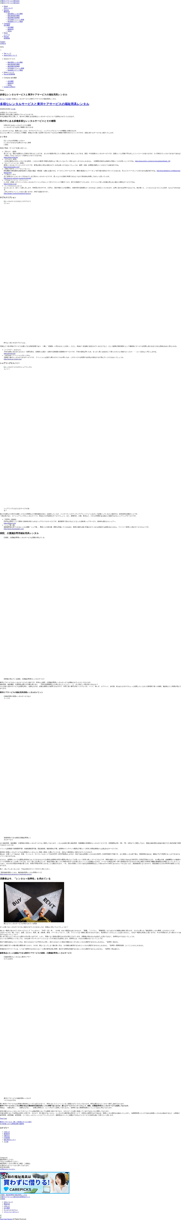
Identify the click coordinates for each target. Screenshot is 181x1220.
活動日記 (7, 1136)
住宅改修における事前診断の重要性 (12, 1124)
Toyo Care (3, 1118)
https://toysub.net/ (9, 353)
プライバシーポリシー (11, 1212)
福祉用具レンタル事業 (15, 14)
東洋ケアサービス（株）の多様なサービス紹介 (16, 1122)
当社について (8, 1202)
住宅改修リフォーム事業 (16, 19)
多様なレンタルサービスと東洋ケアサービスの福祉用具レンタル (44, 104)
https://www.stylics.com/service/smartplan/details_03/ (152, 161)
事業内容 (7, 1204)
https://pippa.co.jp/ (10, 523)
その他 (13, 109)
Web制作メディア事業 (15, 21)
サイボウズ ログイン (11, 1210)
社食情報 (7, 1138)
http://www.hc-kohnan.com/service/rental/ (17, 178)
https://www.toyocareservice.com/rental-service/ (16, 874)
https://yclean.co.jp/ (10, 184)
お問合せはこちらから (7, 1169)
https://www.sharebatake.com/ (14, 529)
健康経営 (11, 29)
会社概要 (11, 27)
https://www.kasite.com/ (11, 167)
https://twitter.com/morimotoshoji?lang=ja (17, 193)
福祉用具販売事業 (14, 15)
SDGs (10, 31)
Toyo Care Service (6, 1219)
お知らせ (7, 1132)
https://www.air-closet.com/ (12, 359)
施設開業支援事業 (14, 17)
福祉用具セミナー (10, 1140)
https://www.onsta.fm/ (11, 157)
